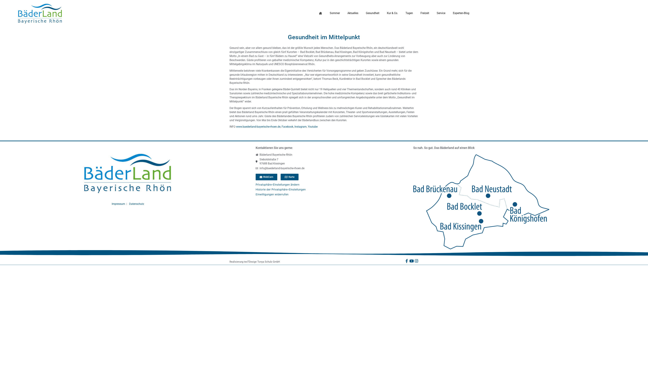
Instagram (300, 126)
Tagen (409, 13)
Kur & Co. (392, 13)
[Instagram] (416, 261)
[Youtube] (412, 261)
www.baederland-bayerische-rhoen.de (258, 126)
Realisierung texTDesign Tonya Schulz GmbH (255, 261)
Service (441, 13)
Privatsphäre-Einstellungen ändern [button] (277, 184)
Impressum (118, 203)
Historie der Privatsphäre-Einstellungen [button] (281, 189)
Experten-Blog (461, 13)
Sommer (335, 13)
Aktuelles (352, 13)
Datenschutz (136, 203)
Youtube (313, 126)
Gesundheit (372, 13)
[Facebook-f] (407, 261)
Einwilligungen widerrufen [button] (272, 194)
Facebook (287, 126)
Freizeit (425, 13)
